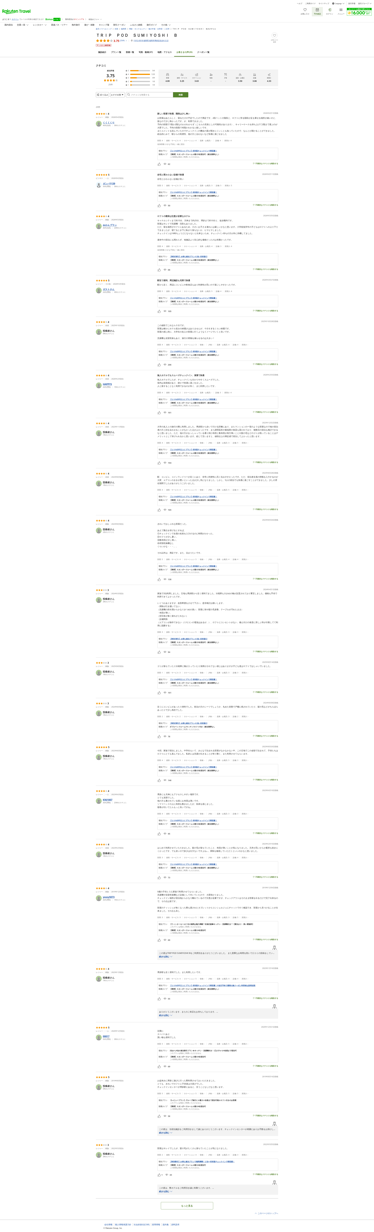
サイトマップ (324, 3)
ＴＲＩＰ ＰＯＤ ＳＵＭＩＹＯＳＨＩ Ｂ (137, 35)
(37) (146, 52)
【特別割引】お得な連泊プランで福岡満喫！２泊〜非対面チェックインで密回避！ (202, 1161)
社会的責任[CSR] (141, 1224)
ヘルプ (299, 3)
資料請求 (175, 1224)
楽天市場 (351, 3)
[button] (125, 124)
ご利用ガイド (310, 3)
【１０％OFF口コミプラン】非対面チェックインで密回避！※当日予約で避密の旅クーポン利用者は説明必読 (212, 985)
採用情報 (156, 1224)
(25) (184, 52)
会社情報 (108, 1224)
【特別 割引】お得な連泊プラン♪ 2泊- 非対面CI (188, 256)
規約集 (166, 1224)
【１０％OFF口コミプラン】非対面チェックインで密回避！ (193, 151)
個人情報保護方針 (123, 1224)
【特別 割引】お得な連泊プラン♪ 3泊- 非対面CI (188, 639)
